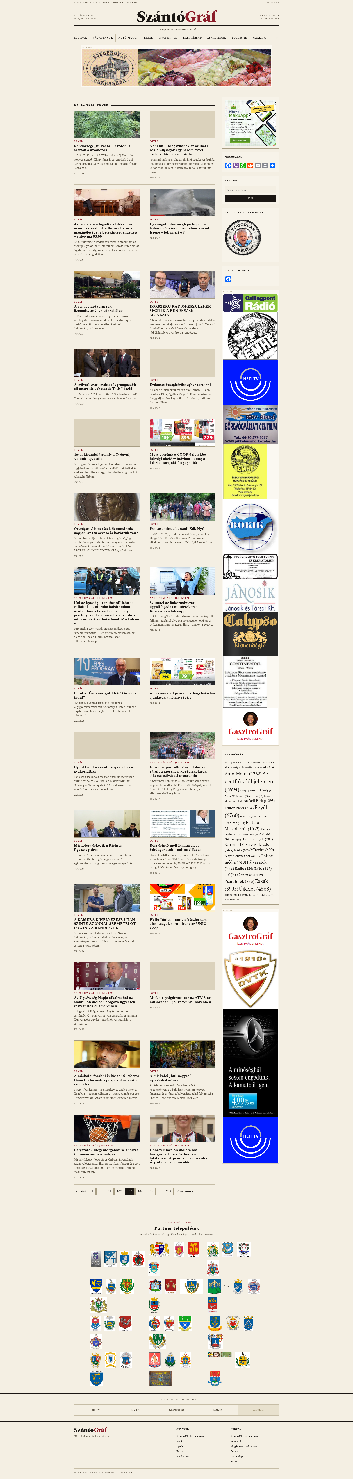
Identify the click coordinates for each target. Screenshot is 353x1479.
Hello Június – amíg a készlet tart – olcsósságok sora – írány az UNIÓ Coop (179, 924)
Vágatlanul (103, 38)
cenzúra (256, 796)
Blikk (244, 790)
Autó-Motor (128, 38)
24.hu (238, 762)
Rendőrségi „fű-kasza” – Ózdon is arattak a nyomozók (102, 148)
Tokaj (227, 1286)
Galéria (259, 38)
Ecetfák (80, 38)
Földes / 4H (233, 834)
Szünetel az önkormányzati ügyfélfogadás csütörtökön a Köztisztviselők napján (173, 607)
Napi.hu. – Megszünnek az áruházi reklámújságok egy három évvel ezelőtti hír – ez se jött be (179, 150)
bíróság (266, 790)
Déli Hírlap (192, 38)
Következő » (185, 1191)
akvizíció (258, 762)
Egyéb (78, 141)
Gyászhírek (168, 38)
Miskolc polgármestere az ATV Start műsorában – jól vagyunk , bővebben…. (182, 1000)
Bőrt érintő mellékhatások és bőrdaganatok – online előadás (175, 847)
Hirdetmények (257, 839)
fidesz (265, 829)
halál (236, 839)
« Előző (81, 1191)
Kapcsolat (272, 2)
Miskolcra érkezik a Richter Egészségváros (98, 847)
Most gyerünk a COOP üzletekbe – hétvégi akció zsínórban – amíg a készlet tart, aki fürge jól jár (179, 459)
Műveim (262, 849)
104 (140, 1191)
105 (150, 1191)
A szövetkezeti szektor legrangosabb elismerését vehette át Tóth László (105, 386)
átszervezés (232, 899)
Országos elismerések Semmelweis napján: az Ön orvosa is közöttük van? (106, 530)
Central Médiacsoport (237, 796)
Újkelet (255, 888)
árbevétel (253, 895)
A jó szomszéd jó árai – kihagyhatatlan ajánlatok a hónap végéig (182, 695)
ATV (268, 767)
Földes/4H (239, 38)
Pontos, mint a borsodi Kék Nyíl (177, 528)
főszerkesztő (251, 834)
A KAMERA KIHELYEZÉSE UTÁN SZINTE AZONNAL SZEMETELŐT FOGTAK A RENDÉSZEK (105, 924)
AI (247, 762)
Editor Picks (239, 807)
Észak (148, 38)
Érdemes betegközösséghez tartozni (180, 384)
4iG (228, 762)
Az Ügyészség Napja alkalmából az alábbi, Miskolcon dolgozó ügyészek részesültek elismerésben (104, 1002)
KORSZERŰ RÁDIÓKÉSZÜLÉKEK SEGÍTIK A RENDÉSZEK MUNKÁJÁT (180, 311)
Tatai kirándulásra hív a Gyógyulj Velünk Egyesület (102, 456)
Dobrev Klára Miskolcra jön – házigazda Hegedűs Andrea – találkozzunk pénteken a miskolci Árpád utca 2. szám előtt (178, 1156)
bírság (254, 790)
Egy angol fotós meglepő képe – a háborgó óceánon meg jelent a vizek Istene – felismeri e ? (180, 228)
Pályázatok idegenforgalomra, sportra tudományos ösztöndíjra (106, 1152)
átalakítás (267, 895)
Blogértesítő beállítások (244, 1446)
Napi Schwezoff (242, 855)
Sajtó (263, 868)
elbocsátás (247, 816)
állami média (236, 894)
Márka (242, 850)
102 (119, 1191)
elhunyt (261, 816)
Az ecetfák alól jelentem (93, 598)
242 (168, 1191)
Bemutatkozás (239, 1441)
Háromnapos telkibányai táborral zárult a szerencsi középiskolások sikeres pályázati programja (178, 771)
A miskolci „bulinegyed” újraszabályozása (170, 1078)
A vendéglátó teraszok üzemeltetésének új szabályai (99, 308)
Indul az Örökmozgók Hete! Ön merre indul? (106, 695)
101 (108, 1191)
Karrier (235, 844)
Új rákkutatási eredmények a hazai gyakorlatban (103, 769)
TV (232, 874)
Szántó (176, 17)
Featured (235, 823)
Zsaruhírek (216, 38)
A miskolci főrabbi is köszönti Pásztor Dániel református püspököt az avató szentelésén (106, 1080)
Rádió (244, 868)
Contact (235, 1451)
